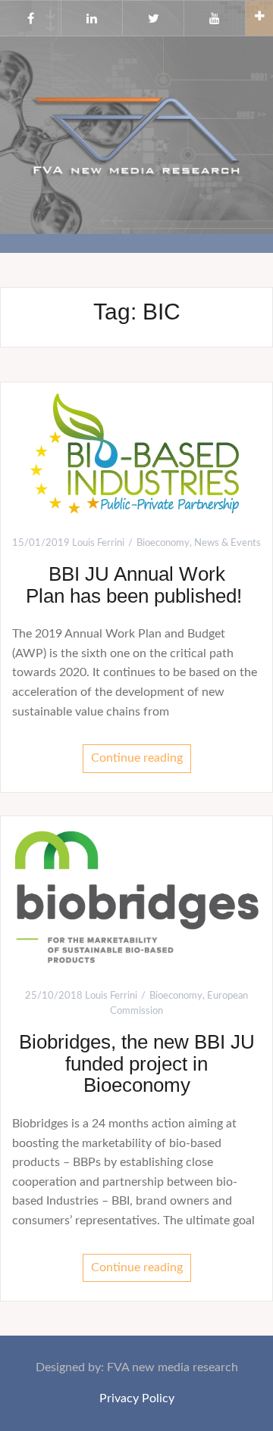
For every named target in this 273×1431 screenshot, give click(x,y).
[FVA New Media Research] (136, 134)
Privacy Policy (136, 1398)
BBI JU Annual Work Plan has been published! (136, 585)
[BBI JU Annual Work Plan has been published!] (136, 453)
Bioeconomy (163, 543)
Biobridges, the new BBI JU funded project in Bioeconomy (137, 1063)
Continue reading (137, 758)
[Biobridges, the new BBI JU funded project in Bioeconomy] (136, 896)
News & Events (227, 543)
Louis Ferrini (98, 543)
